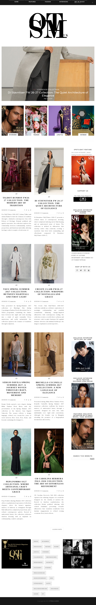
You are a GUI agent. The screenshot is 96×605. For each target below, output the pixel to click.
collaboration (38, 557)
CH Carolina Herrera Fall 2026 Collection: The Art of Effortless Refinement (49, 482)
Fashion (48, 1)
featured (47, 546)
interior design (38, 583)
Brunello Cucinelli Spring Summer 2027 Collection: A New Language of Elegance (49, 387)
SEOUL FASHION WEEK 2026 (40, 588)
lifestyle (36, 551)
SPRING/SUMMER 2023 (39, 572)
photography (37, 567)
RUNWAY (56, 546)
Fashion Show (37, 546)
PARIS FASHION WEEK (51, 557)
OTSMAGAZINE (54, 601)
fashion (36, 541)
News (51, 578)
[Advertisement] (82, 304)
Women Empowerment (40, 578)
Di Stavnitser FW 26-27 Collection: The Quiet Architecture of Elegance (49, 205)
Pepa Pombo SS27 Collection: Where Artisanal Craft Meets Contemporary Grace (16, 487)
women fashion (38, 562)
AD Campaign (45, 541)
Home (17, 1)
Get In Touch (79, 1)
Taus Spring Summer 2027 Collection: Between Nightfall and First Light (48, 94)
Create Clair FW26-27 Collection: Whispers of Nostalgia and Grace (48, 293)
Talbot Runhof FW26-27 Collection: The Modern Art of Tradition (16, 202)
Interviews (63, 1)
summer (36, 593)
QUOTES (48, 583)
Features (32, 1)
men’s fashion (54, 588)
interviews (46, 551)
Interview (48, 567)
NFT (43, 593)
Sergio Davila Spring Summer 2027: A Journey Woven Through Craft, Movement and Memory (16, 388)
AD (16, 194)
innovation (49, 562)
